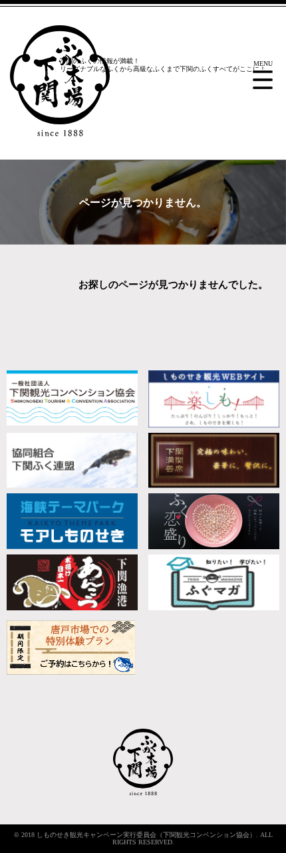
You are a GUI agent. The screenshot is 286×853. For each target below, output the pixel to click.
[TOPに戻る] (143, 793)
